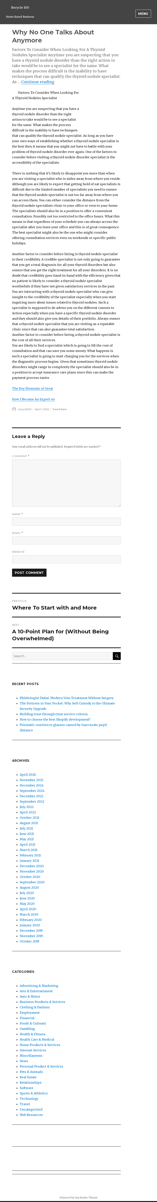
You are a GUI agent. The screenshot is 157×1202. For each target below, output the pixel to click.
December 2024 (31, 785)
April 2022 (28, 812)
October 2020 (30, 877)
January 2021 (29, 861)
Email (17, 533)
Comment (20, 456)
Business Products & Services (42, 1002)
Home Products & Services (40, 1045)
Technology (29, 1099)
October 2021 (29, 818)
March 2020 (29, 914)
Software (26, 1088)
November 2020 (32, 871)
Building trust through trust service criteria (53, 714)
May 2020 (27, 904)
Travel (25, 1104)
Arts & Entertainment (36, 991)
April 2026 (28, 774)
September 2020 (32, 882)
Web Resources (31, 1115)
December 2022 (31, 796)
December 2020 (32, 866)
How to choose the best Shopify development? (55, 719)
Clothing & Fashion (35, 1007)
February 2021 (30, 855)
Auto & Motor (30, 996)
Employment (30, 1013)
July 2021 (26, 828)
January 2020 (30, 925)
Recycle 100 (20, 7)
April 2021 (27, 844)
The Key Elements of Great (32, 388)
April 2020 (28, 909)
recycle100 (25, 409)
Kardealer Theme (86, 1197)
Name (17, 514)
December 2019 (31, 930)
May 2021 (27, 839)
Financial (27, 1018)
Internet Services (33, 1050)
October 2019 (29, 941)
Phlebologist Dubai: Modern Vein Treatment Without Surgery (67, 698)
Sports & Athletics (34, 1093)
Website (18, 551)
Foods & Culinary (33, 1023)
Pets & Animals (31, 1072)
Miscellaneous (31, 1056)
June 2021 (27, 834)
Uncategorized (31, 1109)
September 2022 (32, 801)
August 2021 (29, 823)
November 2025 (31, 780)
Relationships (31, 1082)
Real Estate (60, 409)
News (24, 1061)
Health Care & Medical (37, 1039)
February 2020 (31, 920)
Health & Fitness (32, 1034)
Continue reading (37, 82)
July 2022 (27, 807)
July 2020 (27, 893)
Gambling (27, 1029)
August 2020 (29, 887)
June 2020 (27, 898)
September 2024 (32, 791)
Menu (143, 14)
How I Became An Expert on (33, 399)
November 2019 (31, 936)
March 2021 (28, 850)
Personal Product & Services (41, 1066)
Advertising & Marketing (39, 986)
